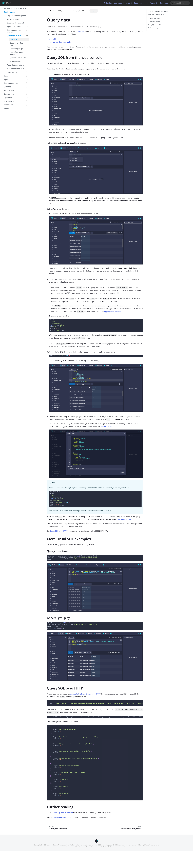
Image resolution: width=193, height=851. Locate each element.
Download (164, 3)
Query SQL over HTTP (58, 531)
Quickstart (80, 31)
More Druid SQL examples (156, 15)
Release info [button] (8, 105)
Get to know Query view (17, 44)
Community (143, 3)
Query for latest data (18, 58)
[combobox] (180, 3)
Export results (15, 61)
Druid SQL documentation (63, 813)
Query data (14, 39)
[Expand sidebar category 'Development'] (27, 101)
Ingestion (7, 79)
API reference (9, 90)
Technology (108, 3)
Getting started (9, 12)
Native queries (106, 426)
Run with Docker (13, 19)
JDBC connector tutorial (16, 69)
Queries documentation (62, 817)
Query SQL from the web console (158, 12)
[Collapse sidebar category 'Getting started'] (27, 12)
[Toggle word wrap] (137, 702)
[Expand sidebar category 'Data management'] (27, 83)
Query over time (155, 18)
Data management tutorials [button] (14, 31)
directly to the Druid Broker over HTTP (85, 694)
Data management (11, 83)
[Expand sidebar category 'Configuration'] (27, 94)
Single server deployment (16, 16)
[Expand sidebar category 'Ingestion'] (27, 79)
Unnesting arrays (16, 48)
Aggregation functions (112, 311)
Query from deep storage (16, 53)
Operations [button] (8, 97)
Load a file (52, 39)
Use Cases (118, 3)
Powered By (127, 3)
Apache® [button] (153, 3)
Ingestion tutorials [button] (14, 26)
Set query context (124, 519)
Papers (6, 108)
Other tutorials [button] (12, 72)
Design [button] (6, 76)
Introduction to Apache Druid (15, 8)
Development (9, 101)
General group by (155, 21)
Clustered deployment (15, 23)
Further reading (153, 28)
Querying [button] (7, 87)
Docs (136, 3)
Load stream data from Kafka (60, 42)
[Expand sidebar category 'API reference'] (27, 90)
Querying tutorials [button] (14, 36)
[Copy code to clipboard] (140, 321)
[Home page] (50, 11)
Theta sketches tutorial (15, 65)
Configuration (9, 94)
